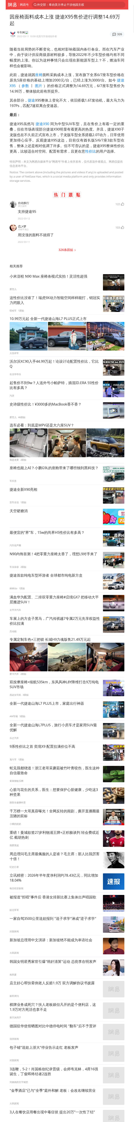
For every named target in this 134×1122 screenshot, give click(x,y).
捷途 (31, 100)
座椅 (38, 74)
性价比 (90, 151)
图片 (38, 85)
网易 (12, 4)
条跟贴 (66, 249)
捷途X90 (42, 123)
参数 (25, 85)
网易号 (24, 5)
